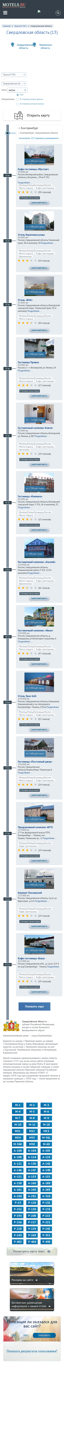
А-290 (18, 1196)
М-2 (32, 1105)
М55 (32, 1137)
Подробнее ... (25, 182)
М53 (46, 1131)
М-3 (46, 1105)
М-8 (32, 1118)
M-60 (46, 1144)
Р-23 (18, 1202)
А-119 (46, 1157)
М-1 (17, 1105)
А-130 (32, 1163)
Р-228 (18, 1229)
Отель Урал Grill (27, 696)
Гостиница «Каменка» (30, 496)
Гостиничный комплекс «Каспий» (36, 562)
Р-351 (46, 1235)
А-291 (32, 1196)
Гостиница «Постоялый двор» (35, 761)
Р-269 (32, 1235)
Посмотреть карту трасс (29, 1251)
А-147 (32, 1170)
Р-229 (32, 1229)
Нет (21, 94)
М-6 (46, 1111)
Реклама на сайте (22, 1280)
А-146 (18, 1170)
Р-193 (18, 1215)
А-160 (32, 1183)
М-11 (32, 1124)
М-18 (46, 1124)
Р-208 (32, 1215)
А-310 (46, 1196)
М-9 (46, 1118)
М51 (18, 1131)
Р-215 (46, 1215)
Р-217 (32, 1222)
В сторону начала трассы (32, 103)
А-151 (18, 1176)
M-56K (17, 1144)
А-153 (32, 1176)
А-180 (46, 1183)
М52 (32, 1131)
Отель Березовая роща (31, 235)
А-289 (46, 1189)
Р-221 (46, 1222)
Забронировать (39, 202)
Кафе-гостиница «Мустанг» (33, 169)
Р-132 (46, 1202)
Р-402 (18, 1242)
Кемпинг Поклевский (30, 893)
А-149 (46, 1170)
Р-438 (46, 1242)
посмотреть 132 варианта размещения (38, 138)
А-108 (18, 1157)
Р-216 (18, 1222)
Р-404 (32, 1242)
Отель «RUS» (25, 300)
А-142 (46, 1163)
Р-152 (18, 1209)
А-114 (32, 1157)
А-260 (32, 1189)
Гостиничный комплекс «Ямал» (35, 630)
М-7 (17, 1118)
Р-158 (32, 1209)
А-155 (46, 1176)
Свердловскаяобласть (24, 46)
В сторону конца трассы (31, 99)
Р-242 (46, 1229)
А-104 (32, 1150)
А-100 (18, 1150)
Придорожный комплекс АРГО (35, 827)
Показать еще (34, 1006)
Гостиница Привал (28, 362)
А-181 (18, 1189)
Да (14, 1335)
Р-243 (18, 1235)
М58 (32, 1144)
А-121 (18, 1163)
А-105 (46, 1150)
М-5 (32, 1111)
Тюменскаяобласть (45, 46)
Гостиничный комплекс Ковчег (35, 428)
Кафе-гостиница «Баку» (31, 958)
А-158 (18, 1183)
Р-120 (32, 1202)
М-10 (17, 1124)
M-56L (46, 1137)
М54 (18, 1137)
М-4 (17, 1111)
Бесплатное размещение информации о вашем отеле (29, 1304)
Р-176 (46, 1209)
